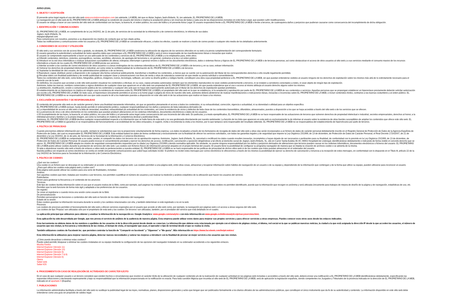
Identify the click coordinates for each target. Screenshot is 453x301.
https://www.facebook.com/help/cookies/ (214, 230)
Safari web (42, 262)
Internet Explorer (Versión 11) (51, 247)
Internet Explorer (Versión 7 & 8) (52, 254)
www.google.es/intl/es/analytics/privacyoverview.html (232, 214)
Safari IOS (42, 264)
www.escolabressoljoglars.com (100, 17)
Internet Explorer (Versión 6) (50, 257)
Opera (40, 259)
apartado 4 (56, 281)
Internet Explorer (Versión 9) (50, 252)
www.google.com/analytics (166, 214)
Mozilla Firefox (44, 244)
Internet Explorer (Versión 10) (51, 249)
